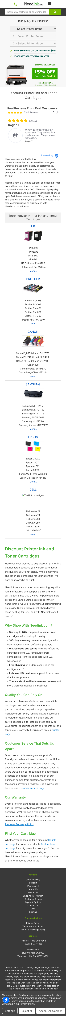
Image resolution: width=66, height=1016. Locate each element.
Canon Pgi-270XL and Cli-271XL (33, 360)
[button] (53, 112)
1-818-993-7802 (38, 941)
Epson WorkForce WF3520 (33, 474)
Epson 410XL (33, 466)
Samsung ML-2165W (33, 421)
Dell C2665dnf (33, 530)
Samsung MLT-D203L (33, 417)
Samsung (33, 384)
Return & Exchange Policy (19, 824)
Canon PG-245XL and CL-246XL (33, 357)
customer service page (32, 788)
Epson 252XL (33, 458)
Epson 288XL (33, 470)
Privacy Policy (33, 923)
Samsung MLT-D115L (33, 406)
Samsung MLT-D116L (33, 409)
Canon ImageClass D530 (33, 368)
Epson (33, 437)
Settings (10, 1010)
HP (33, 226)
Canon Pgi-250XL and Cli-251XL (33, 353)
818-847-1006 (35, 944)
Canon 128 (33, 364)
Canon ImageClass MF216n (33, 372)
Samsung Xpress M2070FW (33, 425)
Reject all (27, 1010)
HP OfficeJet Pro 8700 (33, 263)
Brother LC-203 (33, 304)
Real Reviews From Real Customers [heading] (32, 108)
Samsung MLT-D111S (33, 413)
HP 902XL (33, 247)
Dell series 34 (33, 519)
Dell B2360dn (33, 526)
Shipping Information (33, 896)
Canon (33, 331)
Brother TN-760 (33, 315)
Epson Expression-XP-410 (33, 477)
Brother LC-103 (33, 300)
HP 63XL (33, 255)
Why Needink (33, 886)
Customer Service (33, 899)
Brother (33, 279)
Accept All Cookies (50, 1010)
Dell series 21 (33, 511)
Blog (33, 908)
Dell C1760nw (33, 522)
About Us (33, 889)
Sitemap (33, 912)
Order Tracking (33, 879)
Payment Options (33, 902)
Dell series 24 (33, 515)
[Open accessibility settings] (6, 1000)
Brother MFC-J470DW (33, 319)
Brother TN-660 (33, 312)
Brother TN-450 (33, 308)
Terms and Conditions (33, 926)
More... (33, 270)
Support (33, 883)
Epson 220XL (33, 462)
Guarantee (33, 892)
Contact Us (33, 905)
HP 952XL (33, 251)
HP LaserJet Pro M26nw (33, 267)
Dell (33, 489)
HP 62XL (33, 259)
